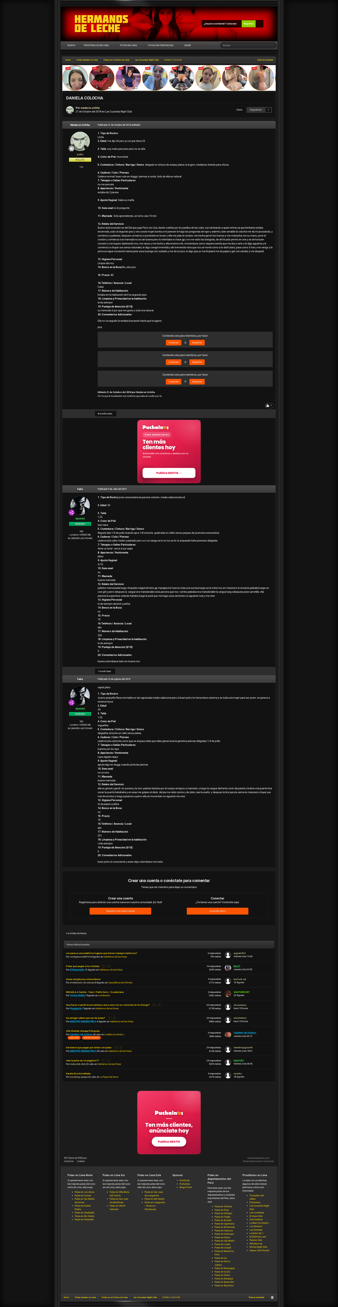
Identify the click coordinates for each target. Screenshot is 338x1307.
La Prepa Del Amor (109, 1077)
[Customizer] (259, 23)
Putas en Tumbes (223, 1206)
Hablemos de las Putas (115, 956)
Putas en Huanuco (224, 1230)
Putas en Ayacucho (224, 1282)
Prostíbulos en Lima (96, 45)
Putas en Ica (221, 1258)
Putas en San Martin (224, 1240)
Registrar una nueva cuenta (120, 911)
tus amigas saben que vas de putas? (86, 1017)
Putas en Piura (222, 1210)
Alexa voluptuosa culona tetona (83, 979)
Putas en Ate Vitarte (84, 1216)
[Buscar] (273, 45)
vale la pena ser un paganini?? (83, 1060)
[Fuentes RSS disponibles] (272, 1297)
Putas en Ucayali (223, 1247)
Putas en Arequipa (224, 1278)
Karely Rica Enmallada (78, 1073)
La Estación (104, 995)
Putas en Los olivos (84, 1192)
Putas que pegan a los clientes (83, 966)
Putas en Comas (83, 1195)
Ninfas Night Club (258, 1247)
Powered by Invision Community (258, 1161)
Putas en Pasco (222, 1237)
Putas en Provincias (161, 45)
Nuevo (71, 45)
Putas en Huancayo (224, 1234)
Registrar (248, 23)
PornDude (185, 1180)
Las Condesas (256, 1212)
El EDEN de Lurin (257, 1236)
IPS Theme (69, 1158)
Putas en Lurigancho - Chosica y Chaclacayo (155, 1206)
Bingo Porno (186, 1187)
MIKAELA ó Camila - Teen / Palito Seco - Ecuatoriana (95, 992)
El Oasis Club (256, 1216)
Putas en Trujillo (222, 1216)
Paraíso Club (255, 1240)
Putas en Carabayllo (85, 1212)
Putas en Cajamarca (224, 1223)
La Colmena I (255, 1226)
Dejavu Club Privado (259, 1250)
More (187, 45)
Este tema (260, 45)
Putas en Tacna (222, 1275)
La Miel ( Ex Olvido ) (114, 1034)
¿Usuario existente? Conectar (221, 23)
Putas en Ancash (223, 1220)
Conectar (174, 342)
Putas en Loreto (222, 1244)
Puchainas (185, 1184)
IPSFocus (82, 1158)
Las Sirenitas (255, 1230)
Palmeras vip (255, 1243)
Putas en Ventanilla (84, 1219)
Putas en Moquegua (225, 1268)
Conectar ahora (217, 911)
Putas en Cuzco (222, 1271)
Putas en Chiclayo (223, 1213)
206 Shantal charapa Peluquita (82, 1030)
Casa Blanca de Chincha (120, 982)
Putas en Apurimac (224, 1285)
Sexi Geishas (255, 1219)
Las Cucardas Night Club (118, 111)
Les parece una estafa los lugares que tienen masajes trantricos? (101, 953)
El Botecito (254, 1202)
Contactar (69, 1161)
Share (238, 109)
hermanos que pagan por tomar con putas (89, 1047)
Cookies (81, 1161)
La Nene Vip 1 (256, 1233)
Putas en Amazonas (225, 1227)
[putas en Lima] (101, 23)
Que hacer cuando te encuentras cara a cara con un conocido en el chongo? (108, 1004)
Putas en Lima (128, 45)
